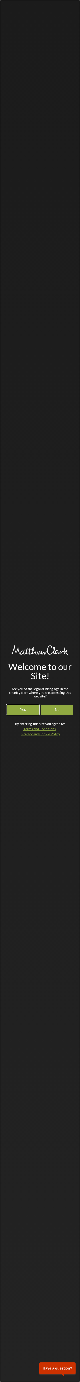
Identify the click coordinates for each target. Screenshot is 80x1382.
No (57, 709)
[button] (57, 1368)
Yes (23, 709)
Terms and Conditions (39, 729)
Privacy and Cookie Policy (40, 734)
